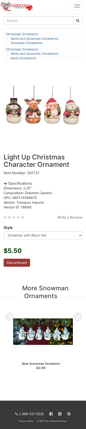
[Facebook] (51, 414)
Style (8, 227)
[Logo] (18, 6)
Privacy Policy (26, 421)
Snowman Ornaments (27, 43)
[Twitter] (59, 414)
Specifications (19, 183)
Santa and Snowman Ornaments (34, 38)
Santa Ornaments (23, 58)
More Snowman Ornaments (45, 292)
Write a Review (69, 217)
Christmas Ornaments (22, 34)
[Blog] (69, 414)
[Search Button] (77, 20)
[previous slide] (10, 316)
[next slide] (77, 316)
